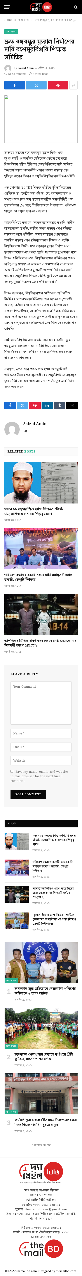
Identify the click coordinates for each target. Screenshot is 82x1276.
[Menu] (7, 7)
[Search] (75, 7)
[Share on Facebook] (14, 85)
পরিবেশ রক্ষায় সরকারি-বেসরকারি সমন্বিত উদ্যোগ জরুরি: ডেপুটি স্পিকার (38, 577)
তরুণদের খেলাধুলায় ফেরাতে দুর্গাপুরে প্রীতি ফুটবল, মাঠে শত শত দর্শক (44, 1057)
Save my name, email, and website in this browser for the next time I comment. (39, 776)
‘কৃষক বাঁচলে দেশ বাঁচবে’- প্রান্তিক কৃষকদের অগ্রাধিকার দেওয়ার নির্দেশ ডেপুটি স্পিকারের (54, 919)
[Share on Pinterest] (58, 85)
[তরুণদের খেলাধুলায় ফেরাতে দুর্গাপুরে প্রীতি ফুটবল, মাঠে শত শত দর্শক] (41, 1028)
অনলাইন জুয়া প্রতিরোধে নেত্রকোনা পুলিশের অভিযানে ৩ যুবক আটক (45, 991)
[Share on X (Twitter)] (36, 85)
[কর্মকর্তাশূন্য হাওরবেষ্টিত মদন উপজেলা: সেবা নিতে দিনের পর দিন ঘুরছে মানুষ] (41, 1093)
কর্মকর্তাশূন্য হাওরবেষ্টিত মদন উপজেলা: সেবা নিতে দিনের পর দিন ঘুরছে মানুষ (46, 1122)
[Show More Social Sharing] (73, 85)
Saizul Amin (26, 68)
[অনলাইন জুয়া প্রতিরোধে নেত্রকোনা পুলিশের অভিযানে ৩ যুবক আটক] (41, 962)
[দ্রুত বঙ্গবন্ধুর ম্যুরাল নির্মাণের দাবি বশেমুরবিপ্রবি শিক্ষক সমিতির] (41, 119)
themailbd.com (66, 1271)
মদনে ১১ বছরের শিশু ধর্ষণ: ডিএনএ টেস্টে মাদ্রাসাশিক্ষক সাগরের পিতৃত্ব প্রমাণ (33, 512)
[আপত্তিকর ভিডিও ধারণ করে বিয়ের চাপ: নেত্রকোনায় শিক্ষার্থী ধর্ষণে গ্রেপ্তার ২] (41, 614)
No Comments (17, 74)
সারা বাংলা (11, 32)
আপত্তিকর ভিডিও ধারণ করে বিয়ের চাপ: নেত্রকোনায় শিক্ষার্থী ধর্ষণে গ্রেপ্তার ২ (40, 643)
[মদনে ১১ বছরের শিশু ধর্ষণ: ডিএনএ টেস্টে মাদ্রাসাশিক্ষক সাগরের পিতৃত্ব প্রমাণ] (41, 482)
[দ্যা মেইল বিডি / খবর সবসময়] (41, 7)
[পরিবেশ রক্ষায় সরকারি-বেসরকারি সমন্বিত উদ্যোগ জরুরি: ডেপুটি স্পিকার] (41, 548)
